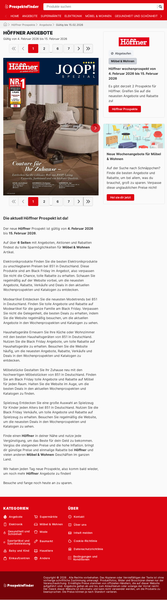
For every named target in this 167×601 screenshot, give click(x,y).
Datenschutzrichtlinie (88, 549)
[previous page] (23, 48)
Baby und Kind (19, 550)
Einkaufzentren (19, 558)
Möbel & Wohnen (98, 16)
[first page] (13, 48)
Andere (45, 558)
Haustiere (46, 550)
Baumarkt (46, 541)
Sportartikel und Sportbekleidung (18, 542)
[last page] (88, 48)
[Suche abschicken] (160, 6)
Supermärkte (51, 16)
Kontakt (79, 516)
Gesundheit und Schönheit (136, 16)
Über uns (80, 524)
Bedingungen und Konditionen (85, 558)
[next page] (79, 48)
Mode (43, 531)
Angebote (29, 16)
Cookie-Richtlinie (85, 541)
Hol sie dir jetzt (120, 197)
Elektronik (73, 16)
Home (15, 16)
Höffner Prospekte (23, 24)
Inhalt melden (83, 532)
